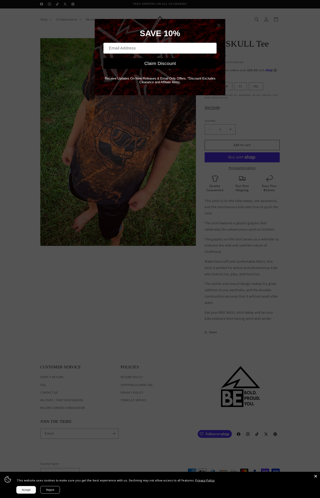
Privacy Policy (205, 480)
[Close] (315, 476)
